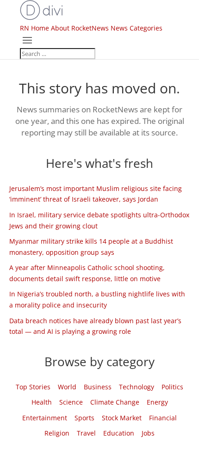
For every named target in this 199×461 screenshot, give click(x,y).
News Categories (136, 28)
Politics (172, 386)
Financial (163, 417)
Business (98, 386)
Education (118, 433)
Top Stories (33, 386)
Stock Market (122, 417)
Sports (84, 417)
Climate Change (114, 402)
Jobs (148, 433)
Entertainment (44, 417)
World (67, 386)
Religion (56, 433)
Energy (157, 402)
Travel (86, 433)
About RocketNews (80, 28)
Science (71, 402)
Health (41, 402)
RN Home (34, 28)
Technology (136, 386)
